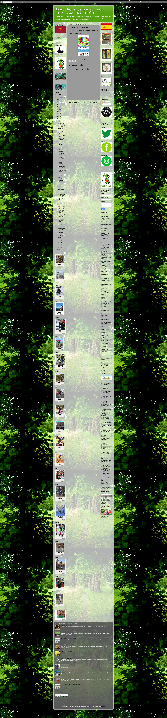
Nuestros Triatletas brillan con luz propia (61, 184)
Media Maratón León (105, 216)
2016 (58, 116)
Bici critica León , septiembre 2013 (61, 139)
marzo (59, 244)
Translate (65, 696)
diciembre (60, 123)
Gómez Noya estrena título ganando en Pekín (61, 159)
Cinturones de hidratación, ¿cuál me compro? (70, 658)
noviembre (60, 125)
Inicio (85, 102)
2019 (58, 111)
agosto (59, 235)
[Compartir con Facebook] (73, 61)
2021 (58, 108)
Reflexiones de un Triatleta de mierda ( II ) (61, 215)
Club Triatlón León (105, 228)
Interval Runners (104, 222)
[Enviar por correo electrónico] (69, 61)
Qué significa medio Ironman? (61, 175)
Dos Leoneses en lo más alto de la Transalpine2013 (62, 195)
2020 (58, 109)
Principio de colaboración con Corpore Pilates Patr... (61, 220)
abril (59, 242)
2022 (58, 106)
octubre (59, 126)
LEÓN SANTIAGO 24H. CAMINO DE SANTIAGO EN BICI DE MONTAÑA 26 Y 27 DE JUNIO (80, 664)
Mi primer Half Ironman (60, 178)
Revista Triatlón (104, 221)
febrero (59, 245)
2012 (58, 249)
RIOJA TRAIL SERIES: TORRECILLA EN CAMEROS (71, 645)
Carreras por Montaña (106, 224)
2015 (58, 118)
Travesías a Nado (105, 218)
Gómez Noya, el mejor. (61, 187)
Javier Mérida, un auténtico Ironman (61, 143)
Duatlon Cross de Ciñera (61, 202)
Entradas (105, 101)
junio (59, 239)
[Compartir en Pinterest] (75, 61)
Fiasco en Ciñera (61, 155)
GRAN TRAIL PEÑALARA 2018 (67, 651)
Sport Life (103, 219)
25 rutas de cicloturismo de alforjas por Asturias (106, 215)
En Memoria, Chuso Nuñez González (68, 638)
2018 (58, 113)
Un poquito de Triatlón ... (60, 233)
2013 (58, 121)
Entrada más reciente (74, 102)
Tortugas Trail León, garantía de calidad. (61, 224)
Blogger (103, 706)
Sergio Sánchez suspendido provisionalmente (61, 191)
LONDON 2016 (64, 671)
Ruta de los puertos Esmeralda (60, 163)
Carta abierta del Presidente (61, 204)
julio (59, 237)
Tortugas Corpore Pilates (61, 136)
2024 (58, 102)
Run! (59, 226)
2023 (58, 104)
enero (59, 247)
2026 (58, 99)
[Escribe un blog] (70, 61)
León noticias (104, 230)
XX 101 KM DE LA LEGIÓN (66, 625)
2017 (58, 114)
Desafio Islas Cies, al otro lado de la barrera (62, 170)
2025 (58, 101)
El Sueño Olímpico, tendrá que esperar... (62, 211)
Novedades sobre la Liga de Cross (61, 167)
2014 (58, 120)
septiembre (60, 128)
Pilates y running (61, 145)
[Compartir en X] (72, 61)
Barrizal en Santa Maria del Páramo (61, 132)
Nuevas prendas (61, 151)
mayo (59, 240)
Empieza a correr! (61, 129)
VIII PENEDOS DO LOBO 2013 (61, 154)
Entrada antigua (94, 102)
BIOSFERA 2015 (64, 678)
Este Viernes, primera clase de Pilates (62, 148)
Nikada (90, 706)
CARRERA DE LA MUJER (61, 181)
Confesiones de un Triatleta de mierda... (61, 229)
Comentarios (106, 103)
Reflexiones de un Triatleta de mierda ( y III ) (61, 207)
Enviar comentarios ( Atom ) (80, 105)
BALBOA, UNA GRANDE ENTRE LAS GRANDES (71, 684)
